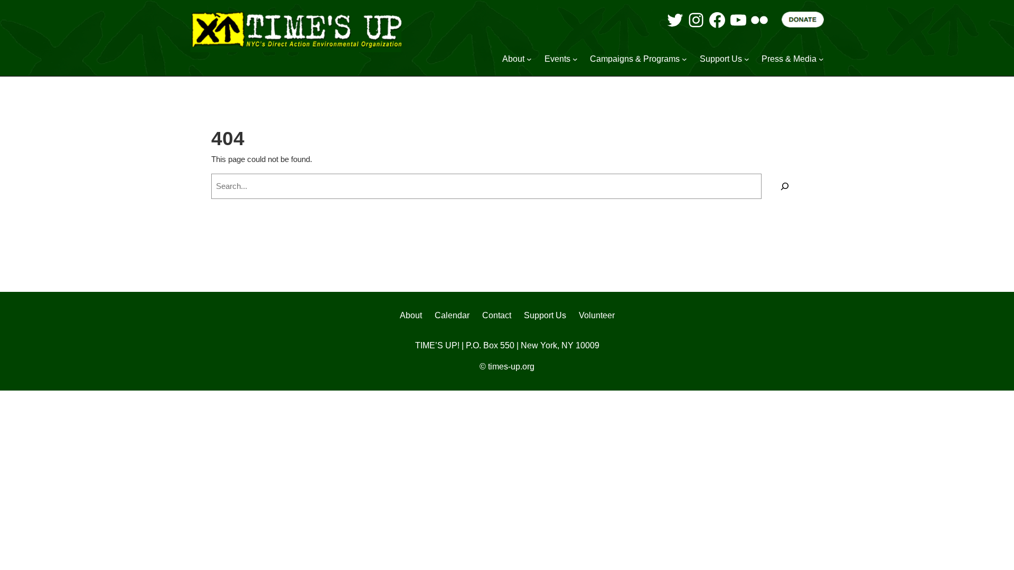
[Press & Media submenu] (821, 59)
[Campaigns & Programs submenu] (684, 59)
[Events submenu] (575, 59)
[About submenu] (529, 59)
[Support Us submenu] (746, 59)
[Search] (785, 186)
